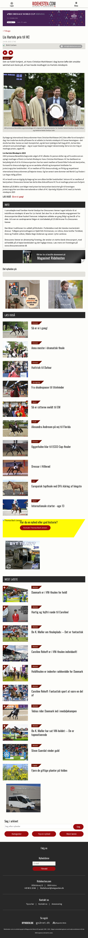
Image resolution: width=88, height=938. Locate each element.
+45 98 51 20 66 (30, 888)
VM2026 (35, 587)
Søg (78, 826)
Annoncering (57, 904)
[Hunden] (27, 922)
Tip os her (30, 904)
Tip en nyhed (44, 834)
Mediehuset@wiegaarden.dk (52, 888)
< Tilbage (6, 31)
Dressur (6, 58)
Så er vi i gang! (17, 196)
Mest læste (71, 834)
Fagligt (35, 765)
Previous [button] (8, 102)
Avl (34, 481)
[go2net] (43, 922)
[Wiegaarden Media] (59, 922)
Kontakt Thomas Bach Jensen (35, 528)
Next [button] (79, 102)
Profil (34, 422)
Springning (36, 382)
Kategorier (16, 834)
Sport (34, 402)
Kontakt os (42, 904)
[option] (44, 102)
